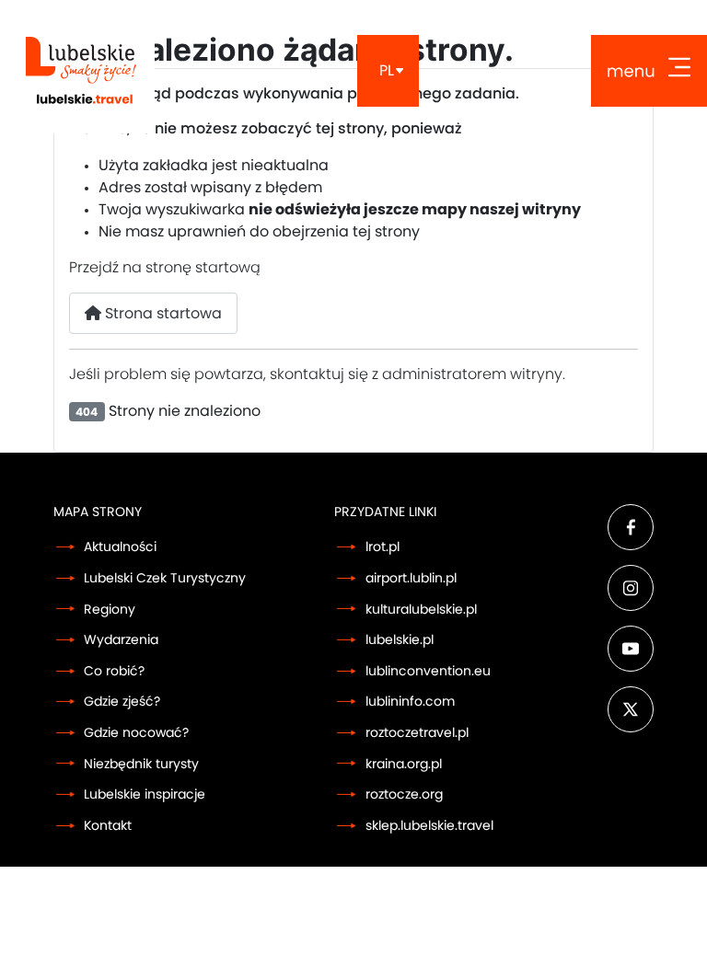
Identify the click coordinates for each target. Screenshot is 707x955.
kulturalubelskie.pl (421, 609)
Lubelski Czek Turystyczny (165, 578)
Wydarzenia (121, 640)
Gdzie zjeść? (122, 701)
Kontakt (108, 826)
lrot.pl (382, 547)
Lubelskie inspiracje (144, 794)
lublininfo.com (410, 701)
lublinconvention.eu (428, 671)
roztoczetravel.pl (417, 733)
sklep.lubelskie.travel (429, 826)
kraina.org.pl (403, 764)
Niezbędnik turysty (141, 764)
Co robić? (114, 671)
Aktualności (120, 547)
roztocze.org (404, 794)
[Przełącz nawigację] (649, 71)
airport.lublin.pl (411, 578)
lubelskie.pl (399, 640)
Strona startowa (161, 313)
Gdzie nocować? (136, 733)
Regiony (109, 609)
